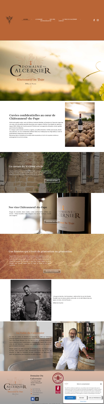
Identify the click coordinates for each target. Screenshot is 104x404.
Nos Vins (52, 19)
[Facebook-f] (94, 20)
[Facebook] (33, 399)
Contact (61, 21)
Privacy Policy (83, 401)
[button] (101, 384)
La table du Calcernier (69, 19)
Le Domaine (38, 19)
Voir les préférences (95, 398)
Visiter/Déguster (45, 21)
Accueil (25, 19)
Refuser (81, 398)
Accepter (70, 398)
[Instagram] (98, 20)
